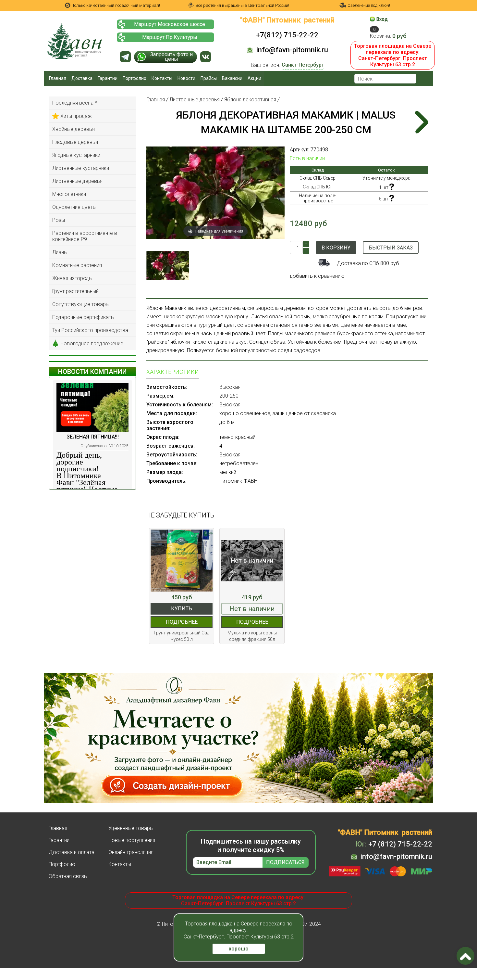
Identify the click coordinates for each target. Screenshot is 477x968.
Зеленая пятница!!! (93, 437)
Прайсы (209, 78)
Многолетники (69, 194)
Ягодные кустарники (76, 155)
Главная (57, 78)
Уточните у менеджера (386, 178)
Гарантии (107, 78)
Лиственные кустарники (80, 168)
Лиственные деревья (77, 181)
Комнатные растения (77, 265)
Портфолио (134, 78)
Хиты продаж (76, 116)
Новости (186, 78)
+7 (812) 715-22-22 (393, 844)
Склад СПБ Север (318, 178)
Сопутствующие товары (80, 304)
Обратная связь (68, 876)
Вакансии (232, 78)
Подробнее (182, 622)
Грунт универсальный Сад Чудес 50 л (181, 636)
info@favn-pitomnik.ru (292, 50)
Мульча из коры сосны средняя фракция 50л (252, 636)
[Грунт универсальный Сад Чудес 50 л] (182, 560)
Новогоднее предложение (91, 343)
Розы (58, 220)
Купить (181, 608)
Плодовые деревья (75, 142)
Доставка (81, 78)
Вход (382, 19)
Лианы (59, 252)
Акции (254, 78)
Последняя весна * (74, 103)
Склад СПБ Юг (317, 186)
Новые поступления (131, 840)
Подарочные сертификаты (83, 317)
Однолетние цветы (74, 207)
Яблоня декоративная (250, 99)
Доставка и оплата (71, 852)
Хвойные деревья (73, 129)
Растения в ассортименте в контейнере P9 (84, 236)
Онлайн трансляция (130, 852)
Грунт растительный (75, 291)
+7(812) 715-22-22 (287, 35)
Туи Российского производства (90, 330)
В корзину (336, 248)
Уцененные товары (130, 828)
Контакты (162, 78)
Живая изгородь (72, 278)
